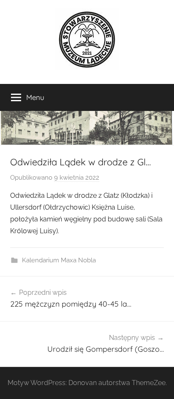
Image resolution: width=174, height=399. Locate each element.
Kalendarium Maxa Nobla (59, 260)
